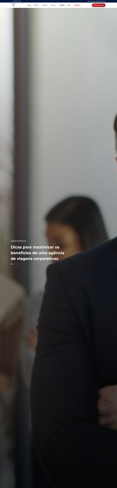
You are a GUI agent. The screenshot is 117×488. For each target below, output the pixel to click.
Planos (62, 5)
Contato (77, 5)
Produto (36, 5)
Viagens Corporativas (18, 241)
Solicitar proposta (98, 5)
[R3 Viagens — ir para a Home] (13, 5)
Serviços (44, 5)
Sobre (69, 5)
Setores (53, 5)
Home (29, 5)
